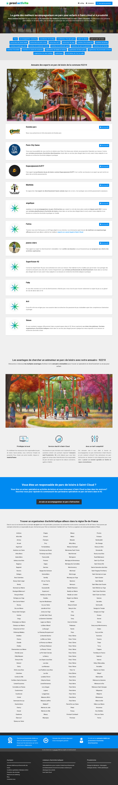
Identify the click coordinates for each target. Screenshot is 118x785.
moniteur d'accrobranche (85, 42)
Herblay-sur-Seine (45, 594)
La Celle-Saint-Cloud (46, 615)
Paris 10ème (72, 635)
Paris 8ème (72, 697)
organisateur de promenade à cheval (100, 49)
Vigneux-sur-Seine (99, 670)
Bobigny (19, 574)
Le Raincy (45, 656)
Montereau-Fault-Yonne (72, 550)
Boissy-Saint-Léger (19, 581)
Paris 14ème (72, 649)
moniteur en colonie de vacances (32, 49)
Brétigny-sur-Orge (19, 598)
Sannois (99, 598)
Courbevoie (19, 694)
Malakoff (45, 704)
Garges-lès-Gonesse (46, 570)
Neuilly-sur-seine (72, 594)
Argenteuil (19, 547)
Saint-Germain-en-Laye (99, 574)
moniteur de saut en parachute (81, 46)
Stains (99, 629)
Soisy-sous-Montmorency (99, 625)
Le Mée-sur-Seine (45, 639)
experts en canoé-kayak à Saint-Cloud (70, 232)
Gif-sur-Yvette (45, 581)
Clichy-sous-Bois (19, 670)
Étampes (45, 540)
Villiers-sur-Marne (99, 704)
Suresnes (99, 635)
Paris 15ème (72, 653)
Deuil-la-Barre (19, 704)
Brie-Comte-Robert (19, 601)
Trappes (99, 649)
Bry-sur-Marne (19, 608)
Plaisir (72, 707)
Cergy (19, 618)
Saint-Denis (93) (99, 564)
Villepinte (99, 694)
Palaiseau (72, 625)
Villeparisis (99, 690)
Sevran (99, 618)
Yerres (99, 718)
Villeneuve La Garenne (99, 680)
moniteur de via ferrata (101, 46)
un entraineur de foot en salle (75, 53)
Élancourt (19, 718)
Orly (72, 612)
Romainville (99, 550)
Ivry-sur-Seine (46, 605)
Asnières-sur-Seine (19, 550)
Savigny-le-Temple (99, 608)
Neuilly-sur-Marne (72, 591)
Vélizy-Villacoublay (99, 663)
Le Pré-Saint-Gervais (46, 653)
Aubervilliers (18, 557)
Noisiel (72, 601)
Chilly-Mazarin (19, 656)
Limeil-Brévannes (46, 683)
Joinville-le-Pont (45, 608)
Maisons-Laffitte (46, 700)
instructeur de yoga (68, 42)
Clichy (19, 666)
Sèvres (99, 622)
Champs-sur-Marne (19, 625)
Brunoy (19, 605)
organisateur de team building (43, 53)
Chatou (19, 639)
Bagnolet (19, 567)
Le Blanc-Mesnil (45, 625)
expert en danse (82, 39)
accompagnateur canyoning (28, 39)
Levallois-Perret (45, 677)
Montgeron (72, 557)
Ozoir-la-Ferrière (72, 622)
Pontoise (72, 718)
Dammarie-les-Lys (19, 700)
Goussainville (46, 588)
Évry (45, 543)
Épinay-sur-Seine (19, 721)
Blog (8, 777)
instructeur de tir (54, 42)
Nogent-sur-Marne (72, 598)
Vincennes (99, 707)
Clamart (19, 663)
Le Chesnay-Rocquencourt (46, 632)
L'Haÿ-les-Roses (45, 680)
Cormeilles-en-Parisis (19, 687)
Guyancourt (45, 591)
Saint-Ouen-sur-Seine (99, 594)
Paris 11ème (72, 639)
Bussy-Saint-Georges (19, 612)
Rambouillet (99, 540)
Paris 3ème (72, 680)
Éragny (46, 533)
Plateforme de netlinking (13, 774)
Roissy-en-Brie (99, 547)
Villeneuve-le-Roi (99, 683)
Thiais (99, 642)
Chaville (19, 642)
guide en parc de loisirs (97, 39)
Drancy (19, 707)
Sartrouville (99, 605)
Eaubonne (19, 714)
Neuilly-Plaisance (72, 588)
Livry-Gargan (45, 687)
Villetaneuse (99, 697)
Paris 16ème (72, 656)
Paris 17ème (72, 659)
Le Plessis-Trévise (45, 649)
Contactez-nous (11, 779)
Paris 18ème (72, 663)
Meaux (72, 533)
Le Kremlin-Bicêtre (45, 635)
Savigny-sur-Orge (99, 612)
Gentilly (46, 577)
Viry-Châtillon (99, 711)
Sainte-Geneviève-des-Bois (99, 567)
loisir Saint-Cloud (47, 772)
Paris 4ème (72, 683)
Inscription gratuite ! (104, 3)
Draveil (19, 711)
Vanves (99, 659)
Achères (18, 533)
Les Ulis (45, 673)
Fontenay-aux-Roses (45, 550)
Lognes (46, 690)
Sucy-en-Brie (99, 632)
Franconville (45, 557)
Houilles (45, 598)
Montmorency (72, 567)
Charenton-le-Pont (18, 629)
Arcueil (19, 543)
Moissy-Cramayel (72, 547)
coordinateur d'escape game (66, 39)
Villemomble (99, 677)
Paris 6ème (72, 690)
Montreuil (72, 570)
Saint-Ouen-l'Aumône (99, 591)
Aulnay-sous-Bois (19, 560)
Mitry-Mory (72, 543)
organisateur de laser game (77, 49)
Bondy (19, 584)
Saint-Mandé (99, 581)
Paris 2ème (72, 677)
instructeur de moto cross (38, 42)
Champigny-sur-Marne (19, 622)
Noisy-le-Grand (72, 605)
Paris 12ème (72, 642)
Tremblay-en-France (99, 653)
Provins (99, 533)
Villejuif (99, 673)
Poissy (72, 711)
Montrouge (72, 574)
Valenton (99, 656)
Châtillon (18, 635)
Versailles (99, 666)
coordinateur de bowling (47, 39)
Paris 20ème (72, 673)
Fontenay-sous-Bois (46, 553)
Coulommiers (19, 690)
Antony (19, 540)
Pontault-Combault (72, 714)
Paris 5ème (72, 687)
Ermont (45, 536)
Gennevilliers (45, 574)
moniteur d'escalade (13, 49)
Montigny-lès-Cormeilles (72, 564)
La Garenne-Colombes (45, 618)
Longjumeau (45, 694)
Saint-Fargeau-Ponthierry (99, 570)
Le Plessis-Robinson (46, 646)
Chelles (19, 646)
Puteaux (99, 536)
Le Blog (81, 3)
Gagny (45, 564)
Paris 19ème (72, 666)
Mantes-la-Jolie (45, 707)
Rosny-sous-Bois (99, 553)
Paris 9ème (72, 700)
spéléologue (59, 53)
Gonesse (45, 584)
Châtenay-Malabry (18, 632)
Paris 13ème (72, 646)
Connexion (90, 3)
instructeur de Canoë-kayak (18, 42)
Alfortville (19, 536)
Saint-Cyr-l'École (99, 560)
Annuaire (9, 765)
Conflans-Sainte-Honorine (19, 680)
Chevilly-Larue (19, 653)
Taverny (99, 639)
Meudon (72, 540)
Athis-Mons (18, 553)
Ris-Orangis (99, 543)
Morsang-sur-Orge (72, 577)
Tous (15, 39)
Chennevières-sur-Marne (19, 649)
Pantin (72, 629)
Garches (45, 567)
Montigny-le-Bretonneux (72, 560)
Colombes (19, 673)
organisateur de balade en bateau (56, 49)
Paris (72, 632)
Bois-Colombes (18, 577)
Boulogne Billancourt (19, 591)
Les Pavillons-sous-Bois (46, 670)
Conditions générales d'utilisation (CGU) (17, 770)
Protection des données (13, 772)
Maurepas (46, 718)
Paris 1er (72, 670)
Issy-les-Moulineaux (46, 601)
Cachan (19, 615)
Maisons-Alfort (45, 697)
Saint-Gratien (99, 577)
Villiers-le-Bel (99, 700)
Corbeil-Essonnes (19, 683)
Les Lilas (45, 663)
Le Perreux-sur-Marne (45, 642)
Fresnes (45, 560)
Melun (72, 536)
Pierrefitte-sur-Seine (72, 704)
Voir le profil (104, 127)
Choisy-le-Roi (19, 659)
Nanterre (72, 581)
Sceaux (99, 615)
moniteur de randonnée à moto (38, 46)
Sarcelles (99, 601)
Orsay (72, 615)
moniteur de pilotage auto (18, 46)
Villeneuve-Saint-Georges (99, 687)
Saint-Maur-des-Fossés (99, 584)
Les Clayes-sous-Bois (45, 659)
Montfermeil (72, 553)
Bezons (19, 570)
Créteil (19, 697)
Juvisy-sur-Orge (45, 612)
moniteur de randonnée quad (60, 46)
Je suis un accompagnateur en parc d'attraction (59, 502)
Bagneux (18, 564)
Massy (46, 714)
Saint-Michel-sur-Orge (99, 588)
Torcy (99, 646)
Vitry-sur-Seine (99, 714)
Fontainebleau (45, 547)
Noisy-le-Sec (72, 608)
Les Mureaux (45, 666)
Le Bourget (45, 629)
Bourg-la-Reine (19, 594)
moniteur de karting (102, 42)
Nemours (72, 584)
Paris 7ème (72, 694)
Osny (72, 618)
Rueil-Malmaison (99, 557)
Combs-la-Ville (19, 677)
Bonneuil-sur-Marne (19, 588)
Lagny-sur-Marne (46, 622)
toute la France (11, 457)
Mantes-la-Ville (45, 711)
